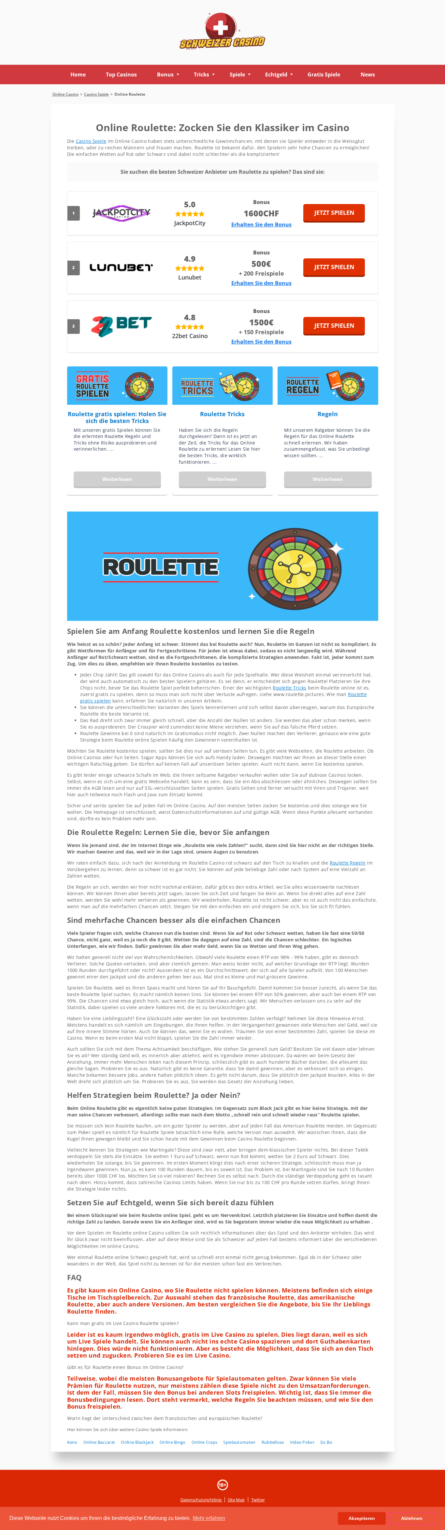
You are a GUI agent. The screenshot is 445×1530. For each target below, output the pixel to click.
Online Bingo (172, 1442)
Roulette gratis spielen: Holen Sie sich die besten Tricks (117, 418)
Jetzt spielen (334, 212)
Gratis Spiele (324, 74)
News (368, 74)
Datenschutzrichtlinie (201, 1500)
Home (78, 74)
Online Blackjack (137, 1442)
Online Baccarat (99, 1442)
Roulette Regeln (348, 863)
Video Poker (302, 1442)
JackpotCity (190, 223)
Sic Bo (326, 1442)
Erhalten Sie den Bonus (261, 224)
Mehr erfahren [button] (209, 1518)
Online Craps (204, 1442)
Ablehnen (412, 1518)
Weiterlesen (117, 479)
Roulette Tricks (222, 414)
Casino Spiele (91, 141)
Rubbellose (273, 1442)
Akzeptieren (362, 1518)
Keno (72, 1442)
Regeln (328, 414)
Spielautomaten (239, 1442)
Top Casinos (121, 74)
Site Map (236, 1500)
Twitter (258, 1500)
